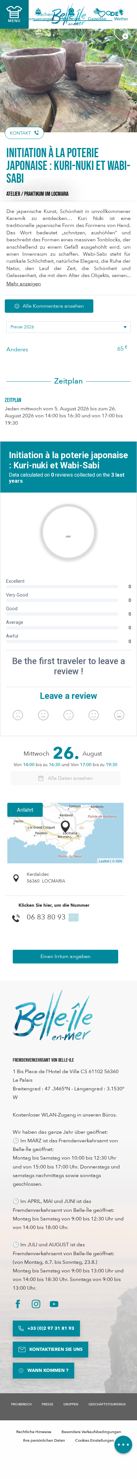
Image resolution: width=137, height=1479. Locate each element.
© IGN (117, 860)
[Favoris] (101, 14)
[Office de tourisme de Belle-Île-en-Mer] (52, 1015)
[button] (117, 14)
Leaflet (104, 860)
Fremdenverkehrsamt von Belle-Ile (43, 1060)
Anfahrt (25, 809)
